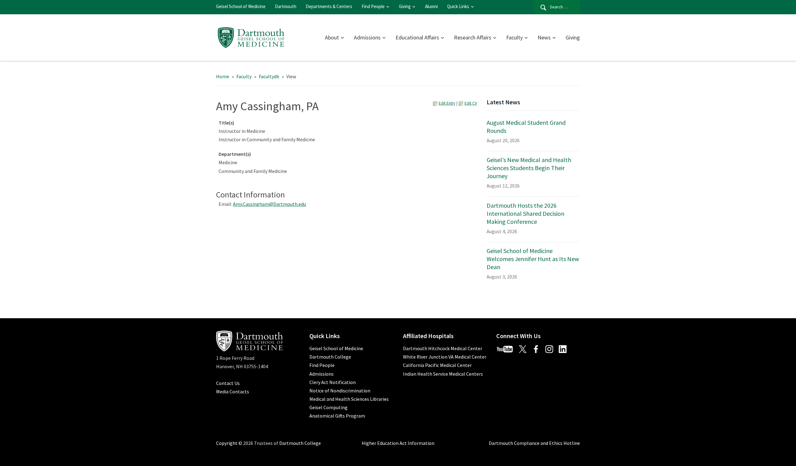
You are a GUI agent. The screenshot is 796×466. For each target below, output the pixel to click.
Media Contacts (232, 391)
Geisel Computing (328, 407)
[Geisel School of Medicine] (251, 36)
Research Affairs (472, 37)
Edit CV (471, 103)
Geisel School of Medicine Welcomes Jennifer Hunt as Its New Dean (533, 259)
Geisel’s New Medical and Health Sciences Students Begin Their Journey (529, 168)
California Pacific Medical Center (437, 365)
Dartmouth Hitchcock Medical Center (442, 348)
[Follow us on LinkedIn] (565, 348)
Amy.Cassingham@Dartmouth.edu (269, 204)
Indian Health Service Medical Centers (443, 374)
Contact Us (228, 383)
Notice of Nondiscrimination (339, 390)
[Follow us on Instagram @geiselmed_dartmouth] (551, 348)
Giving (405, 6)
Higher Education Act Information (398, 443)
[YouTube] (507, 348)
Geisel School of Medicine (241, 6)
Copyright (227, 443)
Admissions (367, 37)
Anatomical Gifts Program (337, 416)
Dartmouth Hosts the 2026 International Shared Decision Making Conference (525, 213)
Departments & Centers (329, 6)
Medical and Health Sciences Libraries (349, 399)
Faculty (514, 37)
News (544, 37)
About (332, 37)
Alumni (431, 6)
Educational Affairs (417, 37)
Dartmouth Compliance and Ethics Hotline (534, 443)
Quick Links (458, 6)
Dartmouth (285, 6)
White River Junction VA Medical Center (444, 357)
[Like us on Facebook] (538, 348)
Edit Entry (447, 103)
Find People (373, 6)
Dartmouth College (330, 357)
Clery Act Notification (332, 382)
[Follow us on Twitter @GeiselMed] (525, 348)
